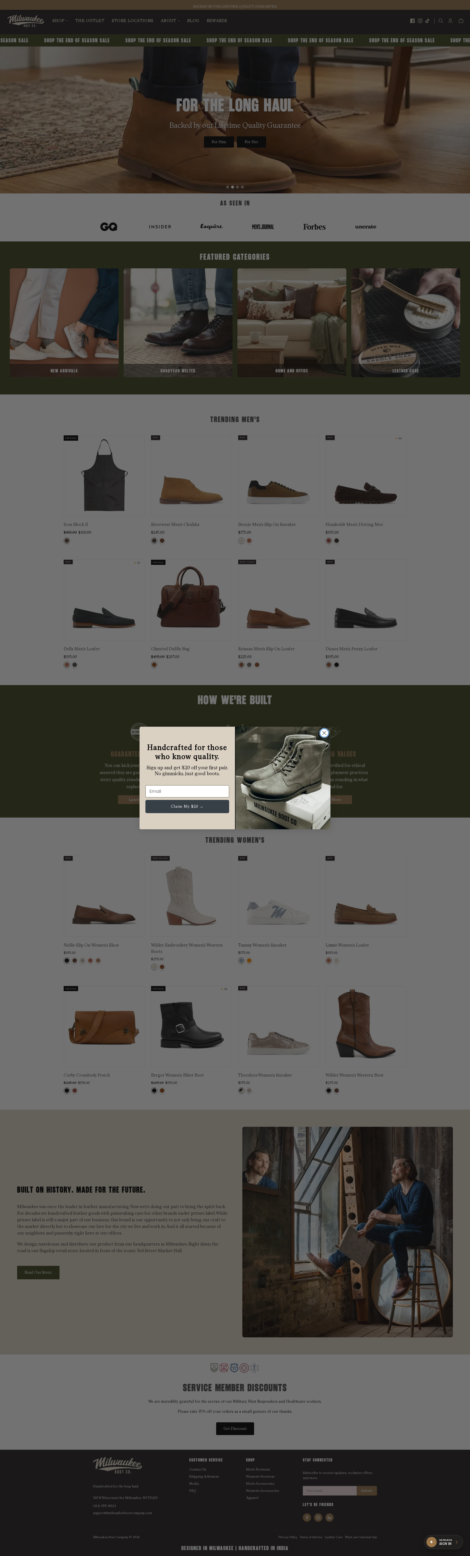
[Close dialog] (324, 733)
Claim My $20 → (187, 806)
